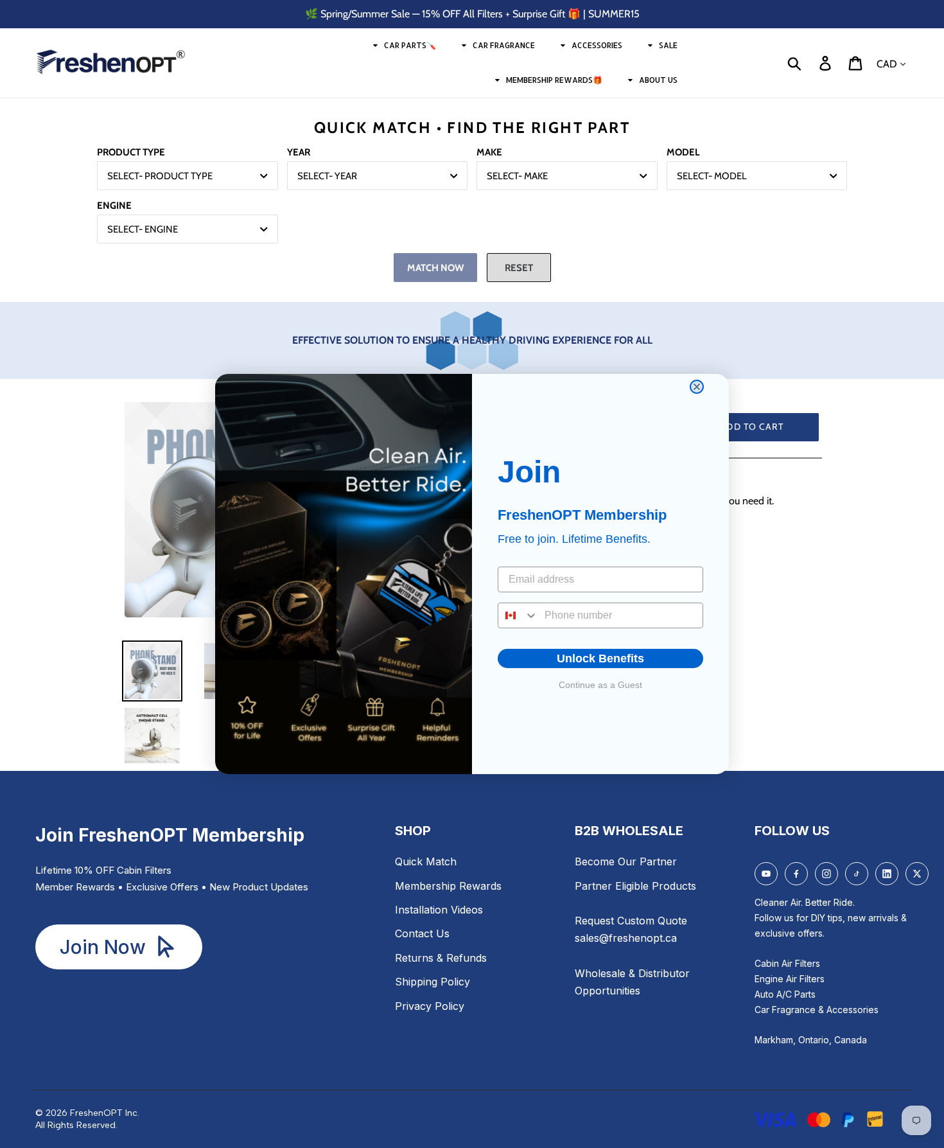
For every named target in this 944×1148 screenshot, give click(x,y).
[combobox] (518, 615)
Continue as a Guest (600, 685)
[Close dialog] (696, 386)
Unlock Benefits (600, 658)
